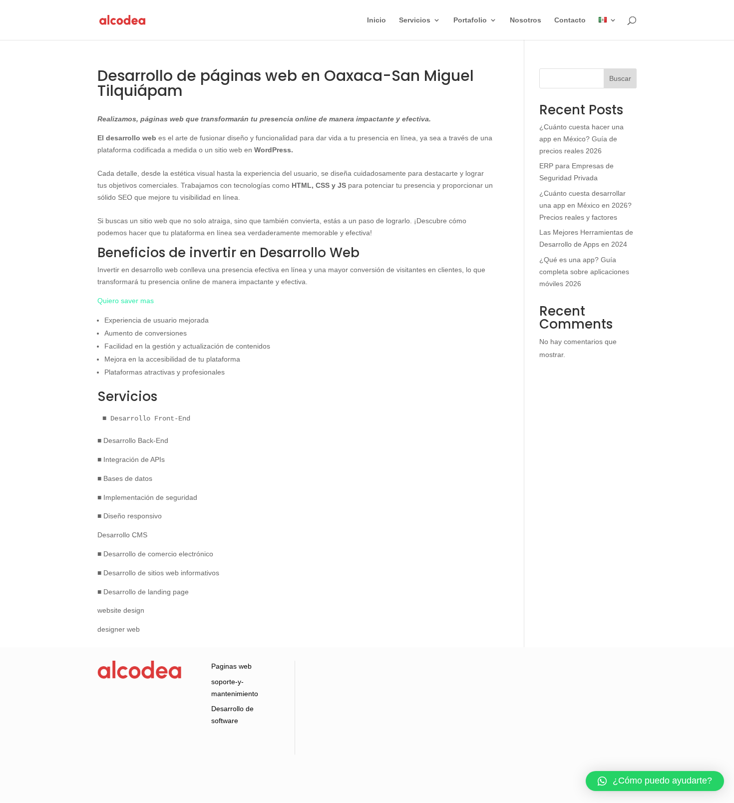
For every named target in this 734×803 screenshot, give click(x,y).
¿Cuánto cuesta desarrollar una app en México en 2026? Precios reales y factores (585, 205)
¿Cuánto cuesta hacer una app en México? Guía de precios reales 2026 (581, 139)
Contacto (570, 20)
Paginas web (231, 666)
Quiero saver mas (125, 301)
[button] (655, 781)
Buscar (620, 78)
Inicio (376, 20)
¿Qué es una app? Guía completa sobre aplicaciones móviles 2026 (584, 272)
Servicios (414, 20)
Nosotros (525, 20)
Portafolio (470, 20)
